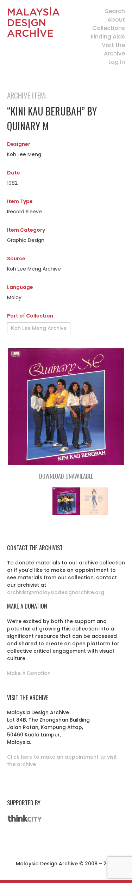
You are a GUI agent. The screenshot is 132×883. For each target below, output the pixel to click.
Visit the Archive (113, 49)
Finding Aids (108, 36)
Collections (108, 28)
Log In (116, 62)
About (116, 20)
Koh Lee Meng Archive (39, 328)
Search (115, 11)
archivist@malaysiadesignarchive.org (55, 592)
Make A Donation (29, 673)
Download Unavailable (66, 476)
